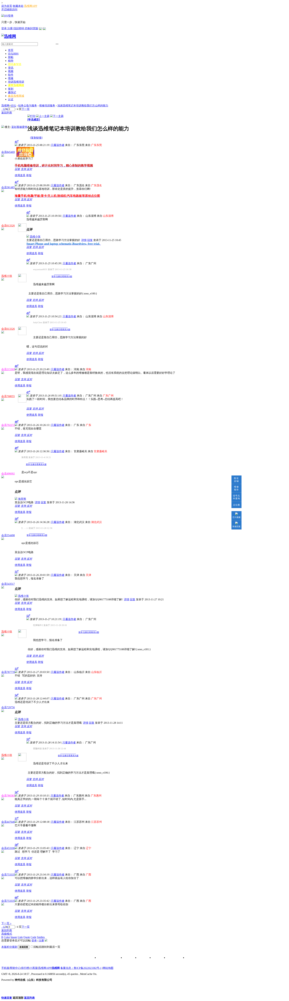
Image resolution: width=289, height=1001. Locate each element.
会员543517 (8, 583)
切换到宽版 (31, 28)
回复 (17, 169)
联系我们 (142, 957)
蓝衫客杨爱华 (19, 127)
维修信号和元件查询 (108, 957)
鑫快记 (12, 92)
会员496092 (8, 473)
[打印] (31, 116)
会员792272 (8, 425)
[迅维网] (8, 36)
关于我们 (128, 957)
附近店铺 (236, 479)
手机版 (5, 968)
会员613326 (8, 225)
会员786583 (8, 795)
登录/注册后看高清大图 (62, 276)
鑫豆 (16, 95)
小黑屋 (34, 968)
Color (7, 937)
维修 (10, 78)
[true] (57, 44)
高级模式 (6, 933)
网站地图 (108, 968)
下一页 (26, 109)
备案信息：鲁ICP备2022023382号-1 (81, 968)
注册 (10, 28)
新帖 (10, 57)
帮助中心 (15, 968)
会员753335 (8, 874)
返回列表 (6, 112)
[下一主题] (57, 116)
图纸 (14, 64)
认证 (10, 99)
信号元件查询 (236, 497)
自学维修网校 (174, 957)
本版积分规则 (9, 946)
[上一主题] (43, 116)
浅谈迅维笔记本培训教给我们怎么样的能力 (82, 105)
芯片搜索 (236, 517)
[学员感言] (33, 119)
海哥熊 (22, 498)
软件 (10, 74)
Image (14, 937)
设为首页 (6, 6)
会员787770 (8, 672)
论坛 (13, 53)
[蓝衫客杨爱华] (2, 127)
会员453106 (8, 848)
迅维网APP (30, 6)
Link (20, 937)
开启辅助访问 (9, 9)
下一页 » (6, 923)
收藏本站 (18, 6)
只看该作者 (57, 145)
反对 (29, 169)
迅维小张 (35, 236)
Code (33, 937)
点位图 (236, 505)
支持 (24, 169)
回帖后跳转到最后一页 (46, 946)
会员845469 (8, 152)
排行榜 (25, 968)
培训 (16, 81)
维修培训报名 (193, 957)
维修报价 (236, 488)
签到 (10, 88)
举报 (28, 175)
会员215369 (8, 369)
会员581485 (8, 187)
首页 (10, 50)
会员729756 (8, 707)
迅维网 (5, 105)
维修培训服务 (47, 105)
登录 (4, 28)
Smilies (41, 937)
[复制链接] (36, 137)
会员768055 (8, 396)
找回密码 (19, 28)
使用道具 (20, 175)
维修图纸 (157, 957)
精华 (10, 60)
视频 (10, 71)
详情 (84, 240)
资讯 (10, 67)
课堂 (16, 85)
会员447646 (8, 821)
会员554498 (8, 535)
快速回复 (236, 526)
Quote (26, 937)
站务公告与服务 (27, 105)
